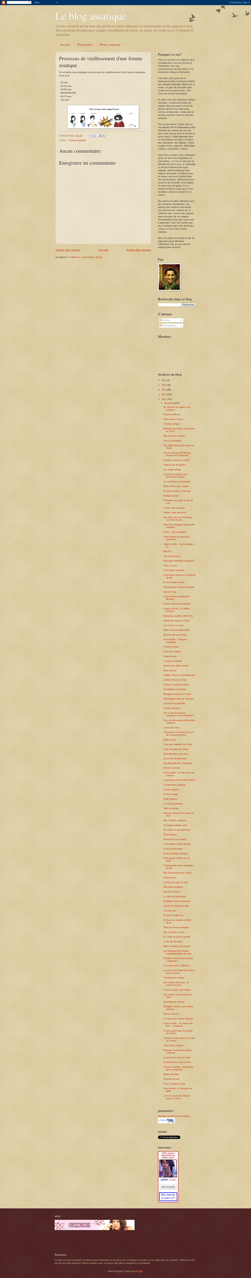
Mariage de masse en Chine (177, 694)
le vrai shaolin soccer (173, 582)
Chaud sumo (169, 877)
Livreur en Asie (170, 646)
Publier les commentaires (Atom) (86, 257)
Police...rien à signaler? (175, 532)
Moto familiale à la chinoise (176, 946)
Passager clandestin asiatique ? (179, 561)
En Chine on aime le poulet (176, 936)
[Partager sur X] (97, 135)
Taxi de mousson (171, 556)
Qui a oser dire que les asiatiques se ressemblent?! (178, 714)
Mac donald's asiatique (174, 820)
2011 (164, 399)
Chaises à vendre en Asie (176, 684)
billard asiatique (171, 1074)
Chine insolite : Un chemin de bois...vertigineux (177, 1024)
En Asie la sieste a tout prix (177, 491)
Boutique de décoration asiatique (174, 1116)
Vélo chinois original (173, 1045)
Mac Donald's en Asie (174, 436)
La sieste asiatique (172, 661)
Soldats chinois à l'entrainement (179, 675)
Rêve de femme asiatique (176, 927)
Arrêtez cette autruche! (174, 512)
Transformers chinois (173, 977)
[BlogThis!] (94, 135)
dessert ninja (169, 592)
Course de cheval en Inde (176, 906)
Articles (166, 320)
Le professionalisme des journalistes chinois (175, 475)
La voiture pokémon (173, 803)
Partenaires (85, 44)
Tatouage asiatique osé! (175, 825)
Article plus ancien (138, 250)
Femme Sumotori (171, 768)
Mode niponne (170, 799)
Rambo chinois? (171, 1014)
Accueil (65, 44)
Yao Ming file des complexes (177, 763)
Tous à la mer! (170, 565)
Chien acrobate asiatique (175, 853)
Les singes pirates (172, 469)
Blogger (139, 1271)
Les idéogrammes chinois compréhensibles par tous (177, 952)
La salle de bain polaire (174, 896)
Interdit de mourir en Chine (176, 620)
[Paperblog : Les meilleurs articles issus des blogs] (166, 1122)
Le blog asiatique (90, 16)
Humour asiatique (77, 140)
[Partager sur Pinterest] (104, 135)
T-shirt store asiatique (174, 508)
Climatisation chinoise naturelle (178, 587)
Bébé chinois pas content (176, 486)
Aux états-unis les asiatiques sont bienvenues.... (177, 518)
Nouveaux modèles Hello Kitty (178, 616)
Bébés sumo (169, 739)
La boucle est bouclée (174, 703)
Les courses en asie (173, 625)
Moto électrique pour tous (176, 754)
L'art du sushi (170, 910)
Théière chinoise (171, 708)
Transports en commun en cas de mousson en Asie (178, 733)
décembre (169, 403)
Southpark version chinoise (176, 901)
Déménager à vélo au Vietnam (178, 699)
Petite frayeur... (171, 834)
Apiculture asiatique (173, 887)
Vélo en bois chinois (173, 419)
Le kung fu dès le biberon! (176, 965)
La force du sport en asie (175, 882)
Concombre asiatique (173, 570)
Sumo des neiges (172, 651)
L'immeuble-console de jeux (177, 844)
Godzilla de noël (171, 1079)
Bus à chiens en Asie (173, 932)
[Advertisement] (95, 1241)
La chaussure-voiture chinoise (178, 1018)
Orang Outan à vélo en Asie (177, 1062)
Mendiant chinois (171, 891)
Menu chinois (170, 670)
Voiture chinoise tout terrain (176, 603)
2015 (164, 380)
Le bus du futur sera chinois (177, 990)
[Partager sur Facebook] (100, 135)
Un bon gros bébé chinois (176, 665)
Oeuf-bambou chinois (173, 1002)
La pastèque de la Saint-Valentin (179, 780)
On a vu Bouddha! (172, 440)
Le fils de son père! (172, 941)
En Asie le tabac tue (173, 915)
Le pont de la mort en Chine (177, 1057)
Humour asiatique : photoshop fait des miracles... (178, 1068)
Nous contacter (110, 44)
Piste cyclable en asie (174, 1084)
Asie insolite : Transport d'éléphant (175, 640)
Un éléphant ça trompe (174, 689)
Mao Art (167, 551)
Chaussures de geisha (174, 464)
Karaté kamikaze (171, 414)
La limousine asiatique (174, 784)
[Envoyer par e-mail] (91, 135)
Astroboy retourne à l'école (176, 460)
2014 (164, 385)
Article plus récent (67, 250)
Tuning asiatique (171, 424)
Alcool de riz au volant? (175, 839)
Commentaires (169, 325)
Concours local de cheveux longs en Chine (176, 1097)
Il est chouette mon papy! (176, 749)
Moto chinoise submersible (176, 630)
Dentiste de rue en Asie (174, 635)
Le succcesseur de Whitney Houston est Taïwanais (177, 454)
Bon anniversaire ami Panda (177, 873)
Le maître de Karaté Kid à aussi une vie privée (179, 971)
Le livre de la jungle (173, 848)
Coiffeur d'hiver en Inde (174, 680)
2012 (164, 394)
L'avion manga (170, 794)
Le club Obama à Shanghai (176, 481)
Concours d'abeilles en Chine (177, 744)
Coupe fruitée (170, 656)
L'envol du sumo (171, 727)
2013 (164, 389)
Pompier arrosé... (171, 496)
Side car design (171, 808)
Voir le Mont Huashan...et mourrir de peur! (176, 983)
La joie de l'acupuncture (175, 758)
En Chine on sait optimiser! (176, 830)
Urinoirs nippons (171, 789)
